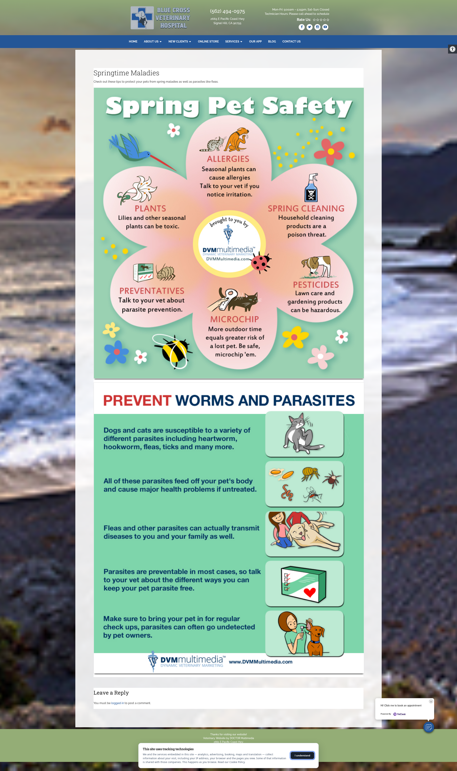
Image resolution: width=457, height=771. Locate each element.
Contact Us (291, 41)
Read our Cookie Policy (231, 762)
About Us (151, 41)
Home (133, 41)
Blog (272, 41)
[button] (428, 727)
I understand (302, 755)
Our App (255, 41)
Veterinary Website (214, 738)
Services (232, 41)
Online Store (208, 41)
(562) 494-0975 (227, 11)
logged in (117, 703)
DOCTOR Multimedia (242, 738)
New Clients (178, 41)
